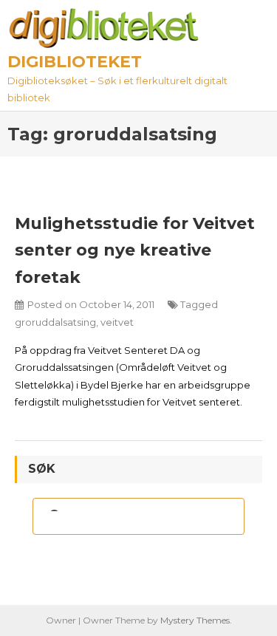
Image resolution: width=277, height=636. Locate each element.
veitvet (117, 322)
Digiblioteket (74, 62)
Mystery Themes (195, 620)
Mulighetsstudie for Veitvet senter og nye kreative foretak (135, 250)
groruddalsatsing (55, 322)
